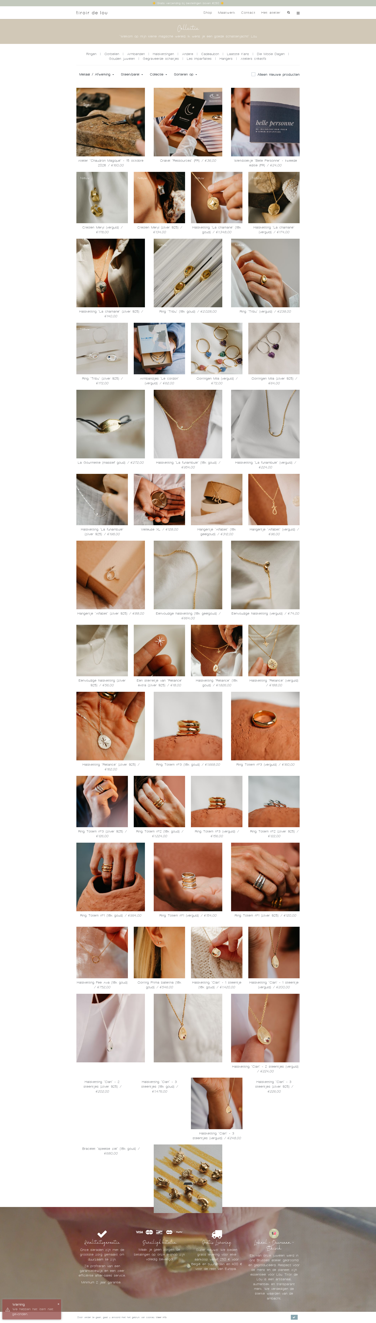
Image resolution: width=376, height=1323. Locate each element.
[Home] (91, 12)
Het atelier (270, 13)
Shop (207, 13)
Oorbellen (111, 54)
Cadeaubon (210, 54)
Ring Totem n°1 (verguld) (187, 917)
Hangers (226, 59)
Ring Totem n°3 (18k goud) (188, 766)
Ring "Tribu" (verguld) (265, 312)
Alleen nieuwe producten (278, 74)
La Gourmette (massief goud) (111, 463)
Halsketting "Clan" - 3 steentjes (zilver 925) (274, 1140)
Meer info (161, 1317)
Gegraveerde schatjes (161, 59)
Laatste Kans (238, 54)
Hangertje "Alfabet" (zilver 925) (110, 615)
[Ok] (294, 1317)
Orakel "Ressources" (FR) (188, 160)
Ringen (91, 54)
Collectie (157, 74)
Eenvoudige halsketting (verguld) (265, 615)
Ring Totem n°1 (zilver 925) (265, 917)
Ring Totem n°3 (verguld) (265, 766)
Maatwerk (226, 13)
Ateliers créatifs (253, 59)
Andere (187, 54)
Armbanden (136, 54)
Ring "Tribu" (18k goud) (187, 312)
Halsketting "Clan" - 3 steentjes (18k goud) (159, 1140)
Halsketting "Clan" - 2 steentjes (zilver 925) (102, 1140)
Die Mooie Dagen (271, 54)
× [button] (58, 1303)
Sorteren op (184, 74)
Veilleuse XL (159, 530)
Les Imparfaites (199, 59)
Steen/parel (131, 74)
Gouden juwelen (122, 59)
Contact (248, 13)
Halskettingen (163, 54)
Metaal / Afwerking (95, 74)
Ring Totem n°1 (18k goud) (110, 917)
